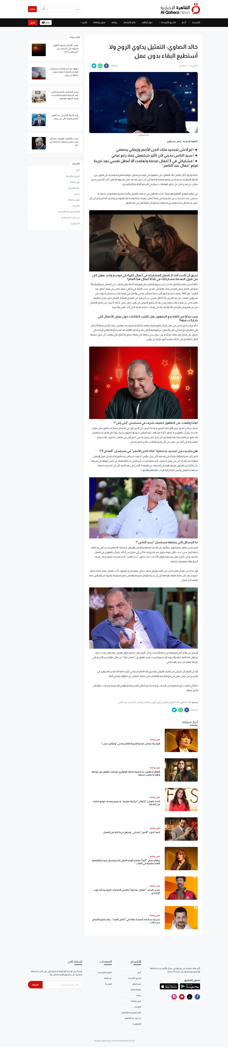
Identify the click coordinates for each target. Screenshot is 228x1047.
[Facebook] (197, 997)
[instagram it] (174, 997)
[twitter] (94, 65)
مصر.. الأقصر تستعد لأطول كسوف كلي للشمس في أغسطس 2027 (65, 48)
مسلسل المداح (144, 702)
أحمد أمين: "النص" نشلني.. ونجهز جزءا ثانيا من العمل (131, 832)
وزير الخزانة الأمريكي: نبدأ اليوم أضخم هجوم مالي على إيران (65, 117)
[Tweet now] (189, 997)
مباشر (32, 9)
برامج (47, 22)
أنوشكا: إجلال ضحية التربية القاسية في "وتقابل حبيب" (130, 743)
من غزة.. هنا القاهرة (70, 217)
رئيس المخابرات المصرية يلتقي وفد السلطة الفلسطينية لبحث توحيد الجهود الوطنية (64, 95)
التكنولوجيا (75, 223)
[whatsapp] (100, 65)
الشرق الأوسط (168, 22)
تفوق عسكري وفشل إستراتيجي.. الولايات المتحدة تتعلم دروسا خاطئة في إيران (63, 71)
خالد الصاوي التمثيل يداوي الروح (165, 702)
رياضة (114, 22)
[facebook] (106, 65)
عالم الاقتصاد (129, 22)
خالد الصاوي (185, 702)
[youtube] (182, 997)
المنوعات (76, 205)
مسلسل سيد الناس (127, 702)
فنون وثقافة (99, 22)
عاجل (33, 22)
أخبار (184, 22)
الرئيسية (196, 22)
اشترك (35, 984)
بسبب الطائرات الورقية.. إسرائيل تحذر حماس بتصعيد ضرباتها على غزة (63, 141)
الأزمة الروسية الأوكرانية (69, 211)
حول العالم (147, 22)
